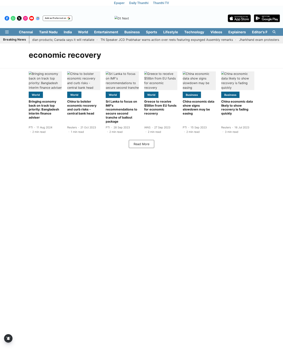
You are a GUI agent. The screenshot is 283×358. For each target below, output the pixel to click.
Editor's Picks (263, 32)
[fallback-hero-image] (45, 80)
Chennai (26, 32)
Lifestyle (170, 32)
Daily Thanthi (138, 3)
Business (132, 32)
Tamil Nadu (48, 32)
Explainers (237, 32)
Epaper (119, 3)
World (83, 32)
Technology (194, 32)
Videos (216, 32)
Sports (151, 32)
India (68, 32)
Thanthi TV (161, 3)
